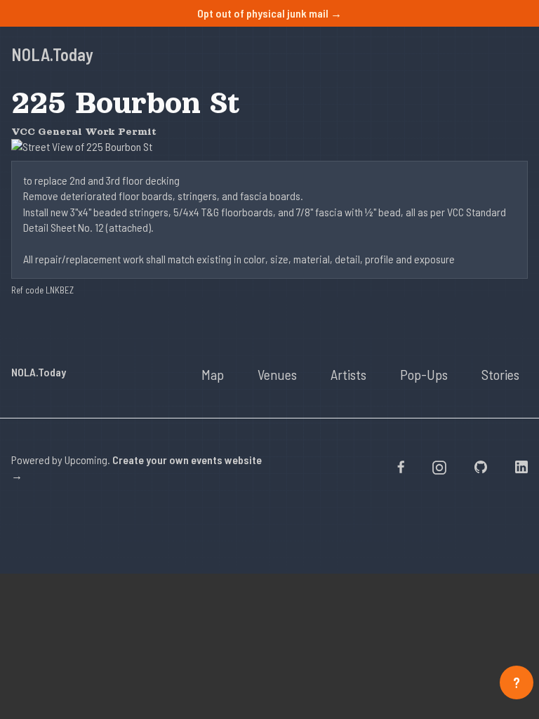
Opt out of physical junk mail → (269, 13)
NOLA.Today (52, 54)
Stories (500, 374)
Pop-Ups (424, 374)
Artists (348, 374)
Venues (277, 374)
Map (212, 374)
